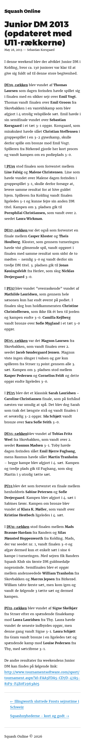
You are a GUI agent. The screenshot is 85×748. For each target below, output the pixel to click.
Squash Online (22, 11)
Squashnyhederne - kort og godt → (39, 716)
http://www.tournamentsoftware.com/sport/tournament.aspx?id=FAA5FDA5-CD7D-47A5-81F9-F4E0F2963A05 (42, 678)
